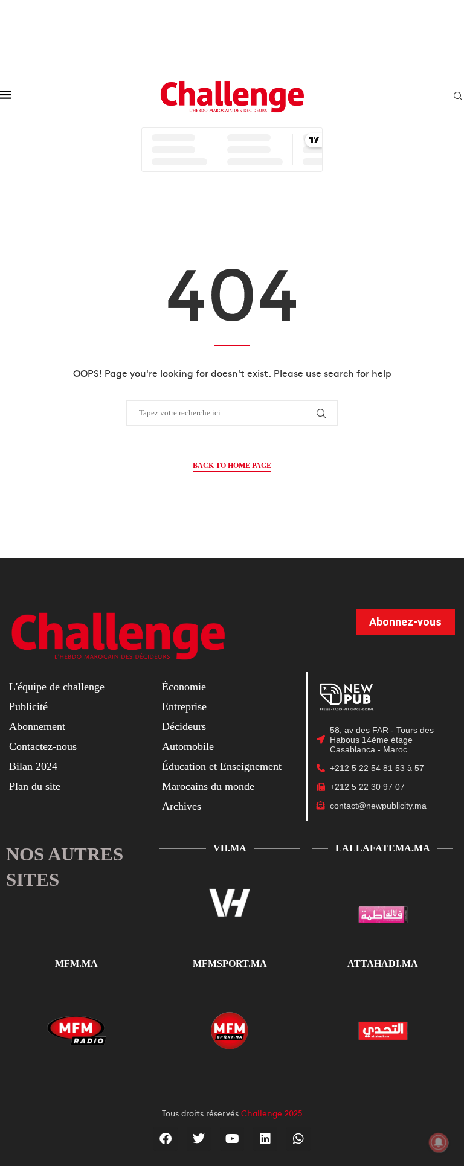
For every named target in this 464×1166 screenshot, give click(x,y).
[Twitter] (199, 1139)
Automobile (188, 746)
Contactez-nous (43, 746)
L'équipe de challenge (57, 686)
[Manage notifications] (438, 1142)
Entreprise (184, 706)
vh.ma (229, 848)
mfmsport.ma (230, 963)
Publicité (28, 706)
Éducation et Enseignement (222, 766)
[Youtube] (232, 1139)
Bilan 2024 (33, 766)
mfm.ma (76, 963)
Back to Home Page (232, 465)
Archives (181, 806)
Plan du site (34, 786)
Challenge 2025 (272, 1113)
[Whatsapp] (298, 1139)
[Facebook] (165, 1139)
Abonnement (37, 726)
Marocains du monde (208, 786)
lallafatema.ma (382, 848)
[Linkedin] (265, 1139)
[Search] (458, 96)
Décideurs (184, 726)
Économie (184, 686)
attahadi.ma (382, 963)
